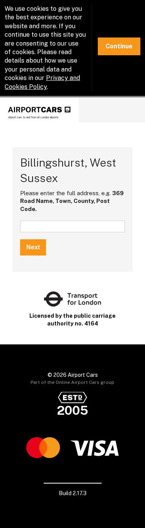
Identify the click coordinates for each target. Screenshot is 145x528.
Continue (119, 46)
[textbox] (72, 226)
